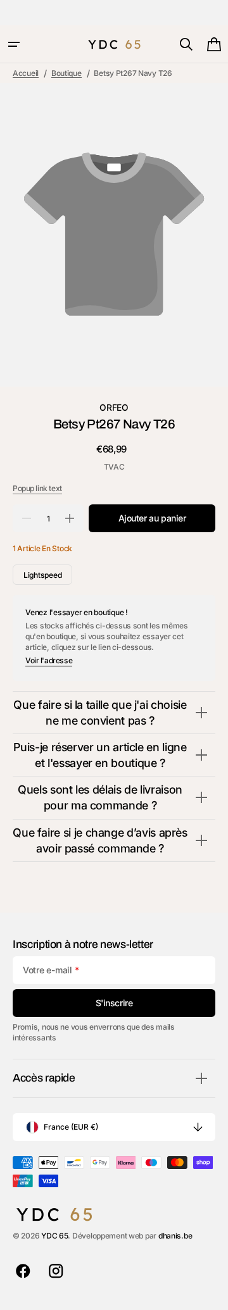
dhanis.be (175, 1235)
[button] (14, 44)
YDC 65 (54, 1235)
